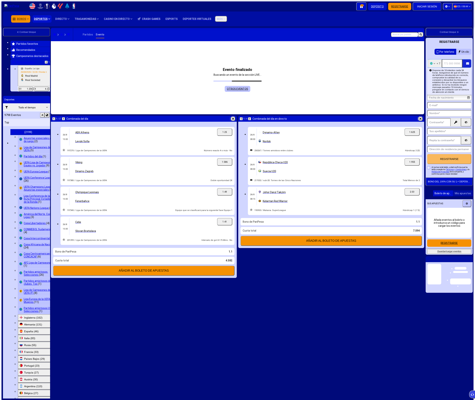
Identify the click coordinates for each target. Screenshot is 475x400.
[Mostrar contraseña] (466, 122)
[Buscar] (420, 34)
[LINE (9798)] (54, 34)
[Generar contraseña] (456, 122)
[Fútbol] (61, 34)
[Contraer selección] (42, 115)
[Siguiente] (63, 118)
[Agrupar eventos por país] (47, 115)
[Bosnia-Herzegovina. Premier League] (68, 34)
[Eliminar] (233, 119)
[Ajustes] (447, 6)
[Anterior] (46, 62)
